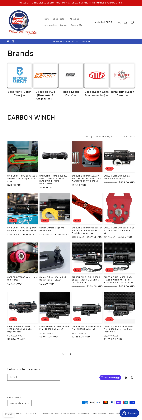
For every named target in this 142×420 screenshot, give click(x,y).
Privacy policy (83, 413)
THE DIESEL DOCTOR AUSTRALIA (28, 413)
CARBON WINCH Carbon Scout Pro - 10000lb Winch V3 (54, 327)
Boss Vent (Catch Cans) (20, 93)
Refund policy (69, 413)
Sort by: (89, 136)
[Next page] (79, 354)
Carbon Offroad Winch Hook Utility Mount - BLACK (52, 278)
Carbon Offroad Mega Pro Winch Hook (51, 229)
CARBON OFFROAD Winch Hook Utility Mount (22, 278)
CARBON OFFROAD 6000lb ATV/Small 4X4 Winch (117, 177)
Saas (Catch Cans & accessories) (97, 93)
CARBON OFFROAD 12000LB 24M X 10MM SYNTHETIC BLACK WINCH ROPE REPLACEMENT (53, 180)
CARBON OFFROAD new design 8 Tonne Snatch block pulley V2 (119, 230)
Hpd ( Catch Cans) (71, 93)
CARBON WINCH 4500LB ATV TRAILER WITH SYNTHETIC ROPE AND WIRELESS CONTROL (119, 280)
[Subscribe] (56, 377)
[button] (59, 19)
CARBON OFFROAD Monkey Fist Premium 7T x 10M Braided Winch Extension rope (87, 230)
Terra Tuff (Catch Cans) (122, 93)
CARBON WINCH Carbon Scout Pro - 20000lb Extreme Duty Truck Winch (118, 329)
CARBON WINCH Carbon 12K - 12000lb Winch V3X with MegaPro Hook (22, 329)
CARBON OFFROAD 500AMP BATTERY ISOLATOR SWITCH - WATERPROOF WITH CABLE (86, 178)
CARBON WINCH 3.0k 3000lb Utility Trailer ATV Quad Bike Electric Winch (86, 280)
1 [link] (63, 353)
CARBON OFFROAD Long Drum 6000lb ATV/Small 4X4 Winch (22, 229)
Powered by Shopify (51, 413)
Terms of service (99, 413)
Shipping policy (115, 413)
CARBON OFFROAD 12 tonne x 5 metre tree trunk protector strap (22, 178)
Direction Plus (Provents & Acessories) (45, 95)
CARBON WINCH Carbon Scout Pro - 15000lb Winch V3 (86, 327)
